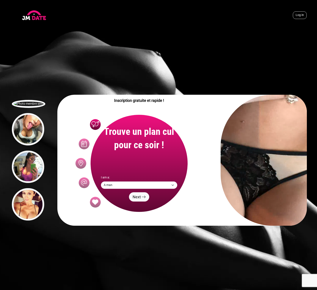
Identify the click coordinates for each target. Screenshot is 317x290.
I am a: (105, 177)
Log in (300, 15)
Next (137, 197)
